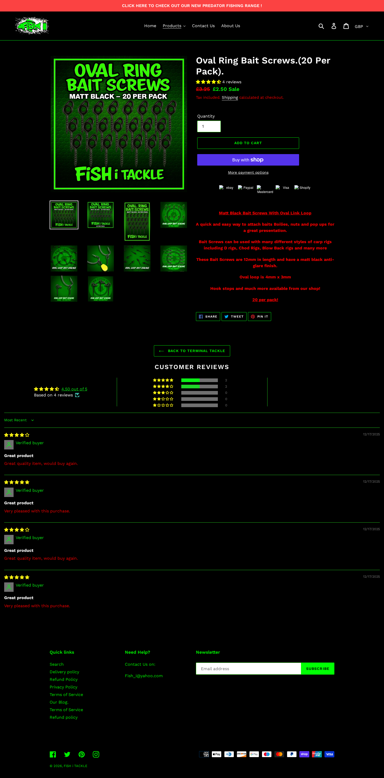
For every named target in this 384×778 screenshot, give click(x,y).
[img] (16, 434)
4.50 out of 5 (74, 389)
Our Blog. (59, 702)
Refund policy (64, 717)
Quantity (206, 116)
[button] (209, 81)
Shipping (230, 97)
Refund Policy (64, 679)
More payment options (248, 172)
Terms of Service (66, 694)
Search (57, 664)
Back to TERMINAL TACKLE (196, 351)
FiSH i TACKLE (75, 766)
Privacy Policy (63, 687)
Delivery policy (64, 671)
